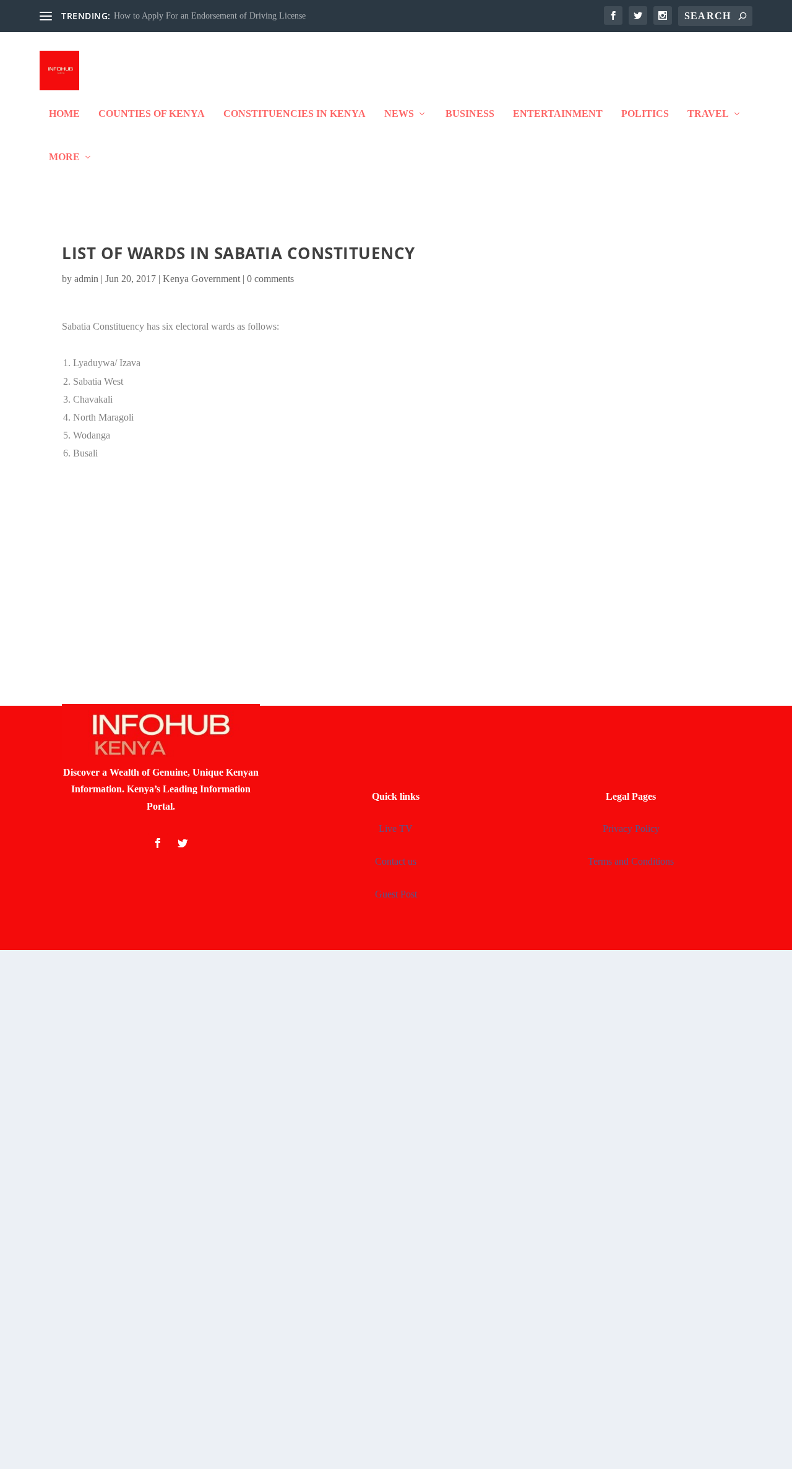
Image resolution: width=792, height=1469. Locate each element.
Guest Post (396, 894)
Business (470, 114)
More (64, 157)
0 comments (270, 278)
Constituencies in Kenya (294, 114)
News (399, 114)
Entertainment (558, 114)
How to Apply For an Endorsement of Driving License (210, 15)
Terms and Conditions (631, 861)
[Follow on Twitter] (182, 843)
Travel (708, 114)
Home (64, 114)
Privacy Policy (631, 828)
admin (86, 278)
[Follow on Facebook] (158, 843)
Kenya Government (201, 278)
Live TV (396, 828)
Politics (645, 114)
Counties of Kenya (151, 114)
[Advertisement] (396, 571)
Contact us (395, 861)
